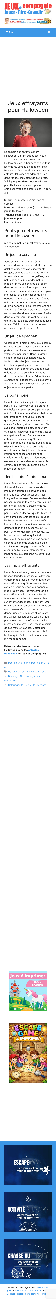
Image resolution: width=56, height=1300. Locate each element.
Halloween (14, 671)
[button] (49, 32)
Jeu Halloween (30, 671)
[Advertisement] (28, 70)
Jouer (43, 671)
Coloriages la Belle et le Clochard (27, 685)
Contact (11, 1293)
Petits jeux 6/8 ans (19, 662)
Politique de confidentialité (28, 1290)
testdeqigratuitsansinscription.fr (33, 1293)
